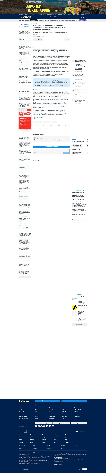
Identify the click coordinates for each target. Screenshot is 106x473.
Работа (63, 414)
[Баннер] (34, 20)
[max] (47, 426)
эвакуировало (36, 111)
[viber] (44, 426)
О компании (21, 409)
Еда (35, 414)
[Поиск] (81, 17)
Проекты (82, 14)
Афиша (56, 14)
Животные (37, 416)
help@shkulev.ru (26, 461)
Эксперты (78, 14)
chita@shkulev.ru (31, 459)
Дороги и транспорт (38, 413)
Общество (64, 406)
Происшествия (65, 413)
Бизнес (36, 407)
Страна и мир (76, 411)
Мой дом (51, 413)
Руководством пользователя (58, 457)
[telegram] (36, 426)
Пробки (86, 14)
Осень (63, 409)
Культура (51, 409)
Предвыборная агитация (23, 416)
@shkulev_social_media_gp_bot (64, 453)
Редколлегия (72, 14)
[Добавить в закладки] (65, 39)
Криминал (51, 407)
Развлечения (64, 416)
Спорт (75, 407)
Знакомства (40, 14)
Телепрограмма (50, 14)
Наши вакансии (22, 413)
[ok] (41, 426)
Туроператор (54, 121)
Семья (75, 406)
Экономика (76, 414)
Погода (44, 14)
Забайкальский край (37, 121)
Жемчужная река (46, 121)
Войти (37, 153)
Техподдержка (21, 414)
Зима (50, 406)
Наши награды (22, 411)
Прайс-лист (21, 407)
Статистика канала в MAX (24, 418)
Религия (63, 418)
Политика (64, 411)
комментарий (39, 39)
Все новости (21, 14)
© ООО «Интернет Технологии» (24, 469)
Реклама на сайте (22, 406)
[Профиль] (86, 17)
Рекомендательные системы (58, 464)
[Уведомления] (84, 17)
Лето (50, 411)
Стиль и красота (77, 409)
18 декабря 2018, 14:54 (37, 36)
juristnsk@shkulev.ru (44, 460)
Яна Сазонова (40, 117)
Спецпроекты (77, 416)
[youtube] (53, 426)
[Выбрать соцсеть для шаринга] (68, 39)
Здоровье (36, 418)
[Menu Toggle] (19, 17)
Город (36, 411)
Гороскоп (60, 14)
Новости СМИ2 (36, 160)
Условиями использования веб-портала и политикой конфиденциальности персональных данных (69, 459)
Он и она (63, 407)
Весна (36, 409)
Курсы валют (66, 14)
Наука (50, 414)
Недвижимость (28, 14)
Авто (36, 406)
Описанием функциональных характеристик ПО (61, 458)
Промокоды (34, 14)
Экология (76, 413)
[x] (50, 426)
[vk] (39, 426)
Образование (51, 418)
